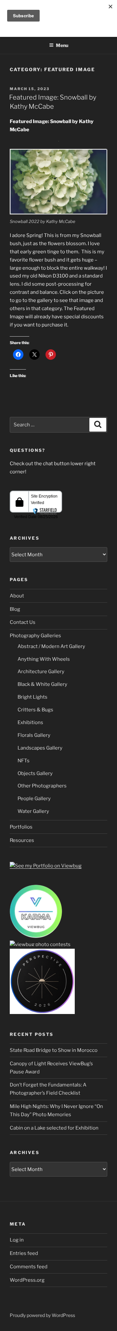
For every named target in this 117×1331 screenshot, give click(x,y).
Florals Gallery (34, 735)
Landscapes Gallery (40, 748)
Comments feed (28, 1267)
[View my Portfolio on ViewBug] (46, 866)
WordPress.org (27, 1280)
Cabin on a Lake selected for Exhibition (54, 1128)
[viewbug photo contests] (36, 936)
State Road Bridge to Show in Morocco (54, 1050)
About (17, 596)
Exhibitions (30, 722)
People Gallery (34, 798)
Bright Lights (32, 697)
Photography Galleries (35, 636)
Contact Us (22, 622)
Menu (62, 45)
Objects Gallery (35, 773)
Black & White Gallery (42, 684)
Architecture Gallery (41, 671)
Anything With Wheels (44, 659)
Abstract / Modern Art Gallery (51, 646)
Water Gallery (33, 811)
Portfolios (21, 827)
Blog (15, 609)
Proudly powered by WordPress (42, 1315)
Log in (17, 1240)
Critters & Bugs (35, 710)
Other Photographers (42, 786)
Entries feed (24, 1253)
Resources (22, 840)
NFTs (24, 761)
